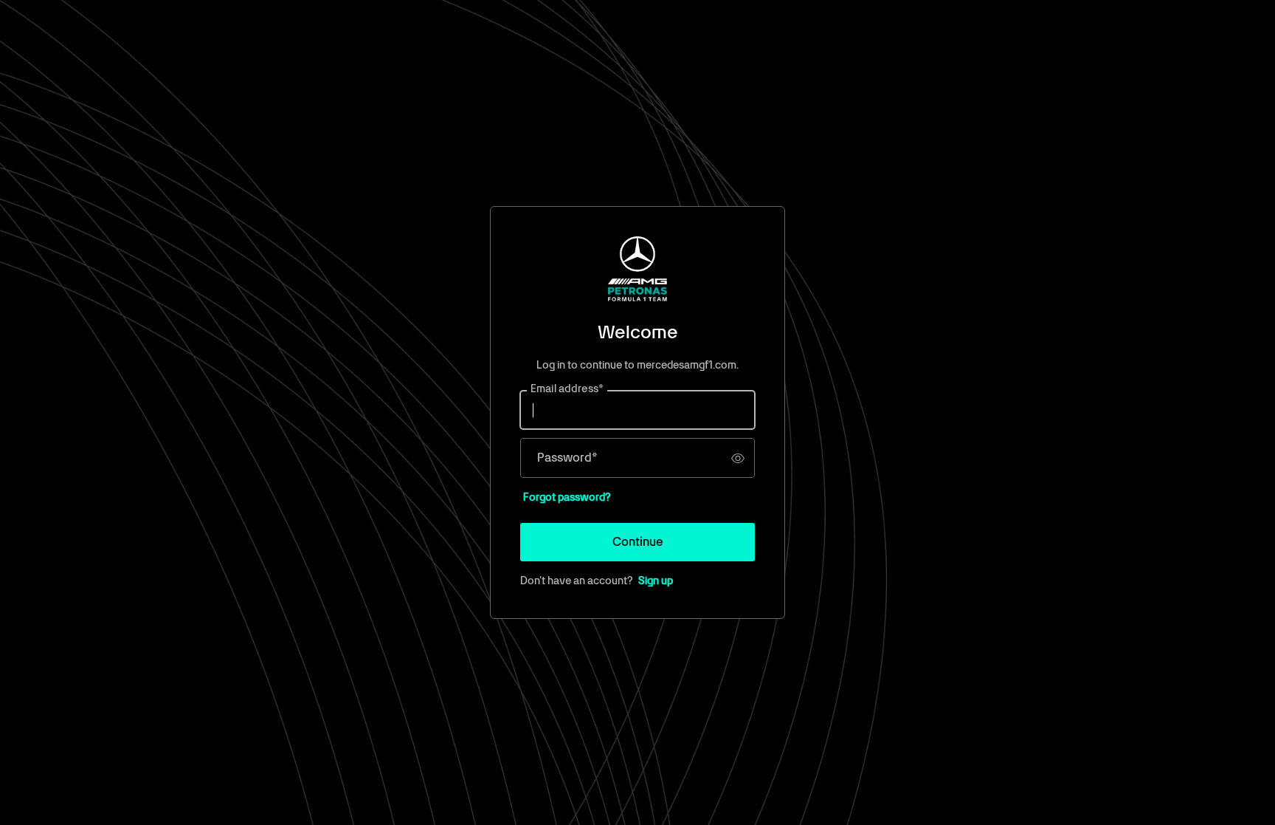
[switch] (738, 458)
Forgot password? (567, 497)
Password (567, 458)
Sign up (655, 580)
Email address (567, 389)
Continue (637, 542)
